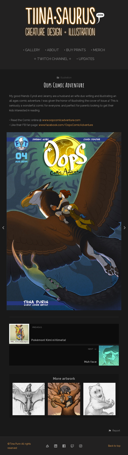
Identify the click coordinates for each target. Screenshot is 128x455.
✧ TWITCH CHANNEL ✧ (53, 59)
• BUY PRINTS (75, 50)
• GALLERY (31, 50)
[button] (114, 430)
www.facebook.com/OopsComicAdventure (66, 125)
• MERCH (98, 50)
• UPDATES (85, 59)
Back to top (114, 445)
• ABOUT (52, 50)
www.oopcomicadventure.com (61, 120)
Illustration (66, 77)
